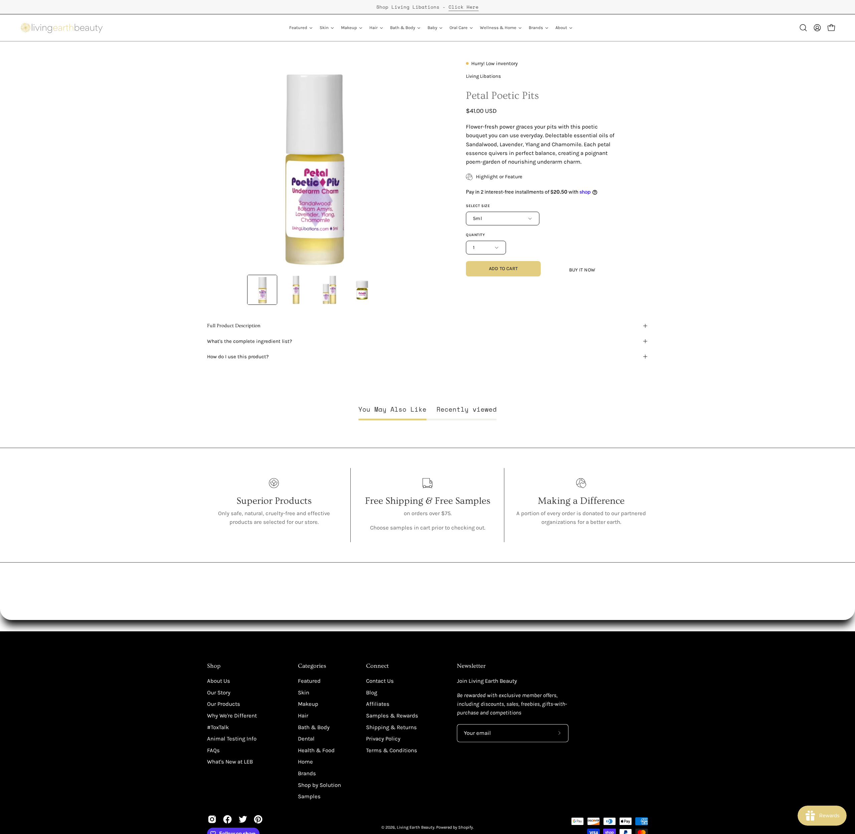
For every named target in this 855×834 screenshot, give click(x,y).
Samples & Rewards (392, 715)
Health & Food (316, 750)
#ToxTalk (218, 727)
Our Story (218, 692)
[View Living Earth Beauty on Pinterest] (258, 819)
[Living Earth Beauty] (62, 27)
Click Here (464, 6)
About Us (218, 681)
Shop (213, 666)
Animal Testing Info (231, 739)
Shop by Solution (319, 785)
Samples (309, 796)
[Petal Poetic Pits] (262, 290)
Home (305, 762)
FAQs (213, 750)
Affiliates (377, 704)
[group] (427, 7)
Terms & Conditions (391, 750)
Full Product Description (234, 326)
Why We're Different (232, 715)
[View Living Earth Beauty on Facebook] (227, 819)
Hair (303, 715)
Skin (303, 692)
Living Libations (483, 76)
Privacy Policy (383, 739)
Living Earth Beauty (416, 827)
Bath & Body (314, 727)
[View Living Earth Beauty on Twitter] (243, 819)
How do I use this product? (238, 357)
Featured (309, 681)
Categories (312, 666)
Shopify (465, 827)
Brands (307, 773)
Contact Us (380, 681)
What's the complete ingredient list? (249, 341)
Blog (371, 692)
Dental (306, 739)
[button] (803, 28)
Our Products (223, 704)
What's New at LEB (230, 762)
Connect (377, 666)
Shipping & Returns (391, 727)
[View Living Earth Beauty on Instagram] (212, 819)
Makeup (308, 704)
